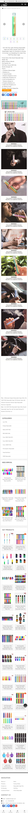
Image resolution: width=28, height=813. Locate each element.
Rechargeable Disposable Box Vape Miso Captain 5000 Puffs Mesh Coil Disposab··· (20, 648)
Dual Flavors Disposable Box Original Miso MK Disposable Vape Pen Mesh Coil (20, 569)
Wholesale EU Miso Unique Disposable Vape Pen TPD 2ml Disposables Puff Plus (7, 748)
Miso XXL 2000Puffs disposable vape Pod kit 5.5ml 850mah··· (20, 519)
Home (3, 812)
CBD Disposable (7, 456)
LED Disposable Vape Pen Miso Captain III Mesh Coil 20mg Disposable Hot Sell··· (8, 708)
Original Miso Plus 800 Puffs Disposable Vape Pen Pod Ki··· (20, 479)
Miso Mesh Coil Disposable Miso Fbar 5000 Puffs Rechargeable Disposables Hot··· (20, 728)
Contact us (3, 786)
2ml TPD (5, 422)
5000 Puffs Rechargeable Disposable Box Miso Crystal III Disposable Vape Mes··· (8, 768)
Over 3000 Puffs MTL (8, 437)
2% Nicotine (4, 788)
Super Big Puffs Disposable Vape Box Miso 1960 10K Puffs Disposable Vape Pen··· (20, 629)
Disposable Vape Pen (16, 8)
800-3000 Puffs (6, 433)
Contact (10, 812)
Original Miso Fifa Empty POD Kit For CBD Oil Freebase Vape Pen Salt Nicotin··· (7, 589)
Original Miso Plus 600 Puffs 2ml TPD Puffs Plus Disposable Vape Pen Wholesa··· (20, 549)
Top (24, 812)
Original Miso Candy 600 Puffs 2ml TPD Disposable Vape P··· (20, 499)
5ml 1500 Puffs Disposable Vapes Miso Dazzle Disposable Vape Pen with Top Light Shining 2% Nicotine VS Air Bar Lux (13, 409)
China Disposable (18, 790)
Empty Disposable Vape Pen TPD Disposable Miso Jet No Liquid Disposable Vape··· (20, 688)
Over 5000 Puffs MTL (8, 441)
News (15, 781)
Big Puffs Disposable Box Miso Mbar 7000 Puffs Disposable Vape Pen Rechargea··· (7, 688)
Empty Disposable (7, 425)
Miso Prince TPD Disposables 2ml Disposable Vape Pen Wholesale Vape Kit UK (8, 648)
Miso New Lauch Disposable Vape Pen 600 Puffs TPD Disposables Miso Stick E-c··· (8, 549)
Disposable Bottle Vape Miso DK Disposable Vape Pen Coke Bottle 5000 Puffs (20, 668)
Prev (4, 24)
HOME (4, 8)
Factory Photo (17, 783)
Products (9, 8)
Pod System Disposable (8, 448)
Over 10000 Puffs (7, 444)
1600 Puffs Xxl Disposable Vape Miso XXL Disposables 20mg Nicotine (7, 609)
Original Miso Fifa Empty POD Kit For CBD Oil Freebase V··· (7, 499)
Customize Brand (5, 790)
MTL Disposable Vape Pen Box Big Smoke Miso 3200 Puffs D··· (7, 519)
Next (23, 24)
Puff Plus (16, 788)
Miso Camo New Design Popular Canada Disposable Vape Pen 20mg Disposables (7, 569)
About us (3, 781)
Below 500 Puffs (7, 429)
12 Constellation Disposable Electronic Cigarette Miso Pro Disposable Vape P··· (20, 748)
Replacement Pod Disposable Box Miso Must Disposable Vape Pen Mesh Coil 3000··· (20, 589)
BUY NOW (6, 90)
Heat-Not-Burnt (6, 452)
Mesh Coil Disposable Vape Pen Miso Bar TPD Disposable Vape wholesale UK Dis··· (8, 728)
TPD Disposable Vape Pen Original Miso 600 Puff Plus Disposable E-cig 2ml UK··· (20, 708)
